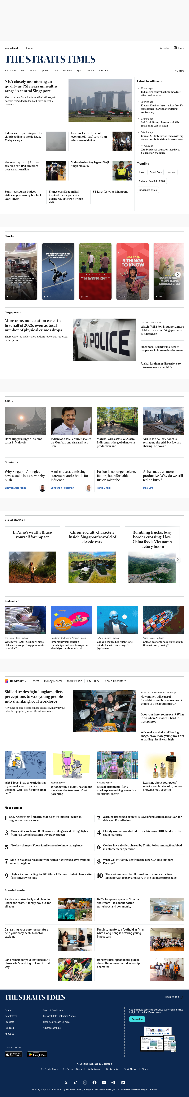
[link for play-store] (37, 1054)
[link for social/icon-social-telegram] (113, 1082)
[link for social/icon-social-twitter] (66, 1082)
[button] (13, 48)
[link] (50, 59)
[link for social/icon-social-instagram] (85, 1082)
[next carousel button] (177, 274)
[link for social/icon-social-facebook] (94, 1082)
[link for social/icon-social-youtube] (104, 1082)
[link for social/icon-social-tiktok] (75, 1082)
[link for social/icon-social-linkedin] (122, 1082)
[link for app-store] (14, 1054)
